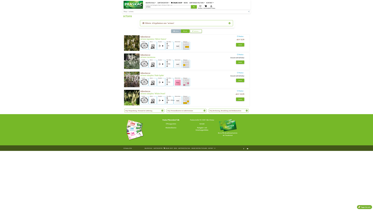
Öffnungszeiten (171, 124)
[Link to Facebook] (243, 148)
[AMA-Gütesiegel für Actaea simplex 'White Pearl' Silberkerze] (144, 100)
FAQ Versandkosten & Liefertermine (180, 111)
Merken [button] (241, 36)
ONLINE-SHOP (169, 148)
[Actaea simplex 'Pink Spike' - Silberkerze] (132, 79)
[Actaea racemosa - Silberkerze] (132, 61)
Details (240, 45)
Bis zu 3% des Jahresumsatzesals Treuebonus (227, 134)
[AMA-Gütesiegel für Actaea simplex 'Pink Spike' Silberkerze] (144, 82)
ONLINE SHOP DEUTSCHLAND (199, 148)
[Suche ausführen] (194, 7)
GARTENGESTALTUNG (184, 148)
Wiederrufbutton (171, 128)
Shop (125, 11)
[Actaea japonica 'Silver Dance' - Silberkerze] (132, 43)
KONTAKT (210, 148)
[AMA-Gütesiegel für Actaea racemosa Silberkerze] (144, 64)
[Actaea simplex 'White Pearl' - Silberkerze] (132, 97)
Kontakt (202, 124)
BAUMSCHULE (148, 148)
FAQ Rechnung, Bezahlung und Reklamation (225, 111)
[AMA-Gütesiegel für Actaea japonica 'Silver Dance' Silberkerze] (144, 45)
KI (214, 148)
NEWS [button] (186, 3)
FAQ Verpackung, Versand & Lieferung (138, 111)
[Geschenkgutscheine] (134, 129)
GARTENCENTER (158, 148)
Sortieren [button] (196, 31)
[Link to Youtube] (247, 148)
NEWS (175, 148)
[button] (151, 3)
